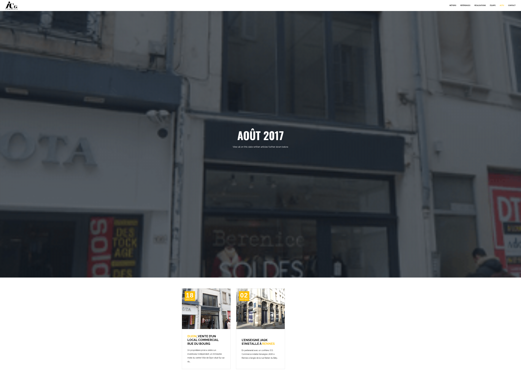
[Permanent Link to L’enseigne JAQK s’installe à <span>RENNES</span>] (260, 309)
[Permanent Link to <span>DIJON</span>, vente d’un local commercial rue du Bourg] (206, 309)
